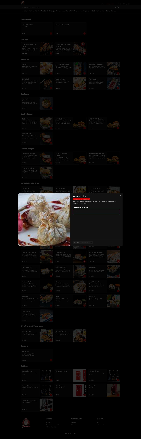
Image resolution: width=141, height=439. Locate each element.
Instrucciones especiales (80, 207)
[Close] (120, 195)
